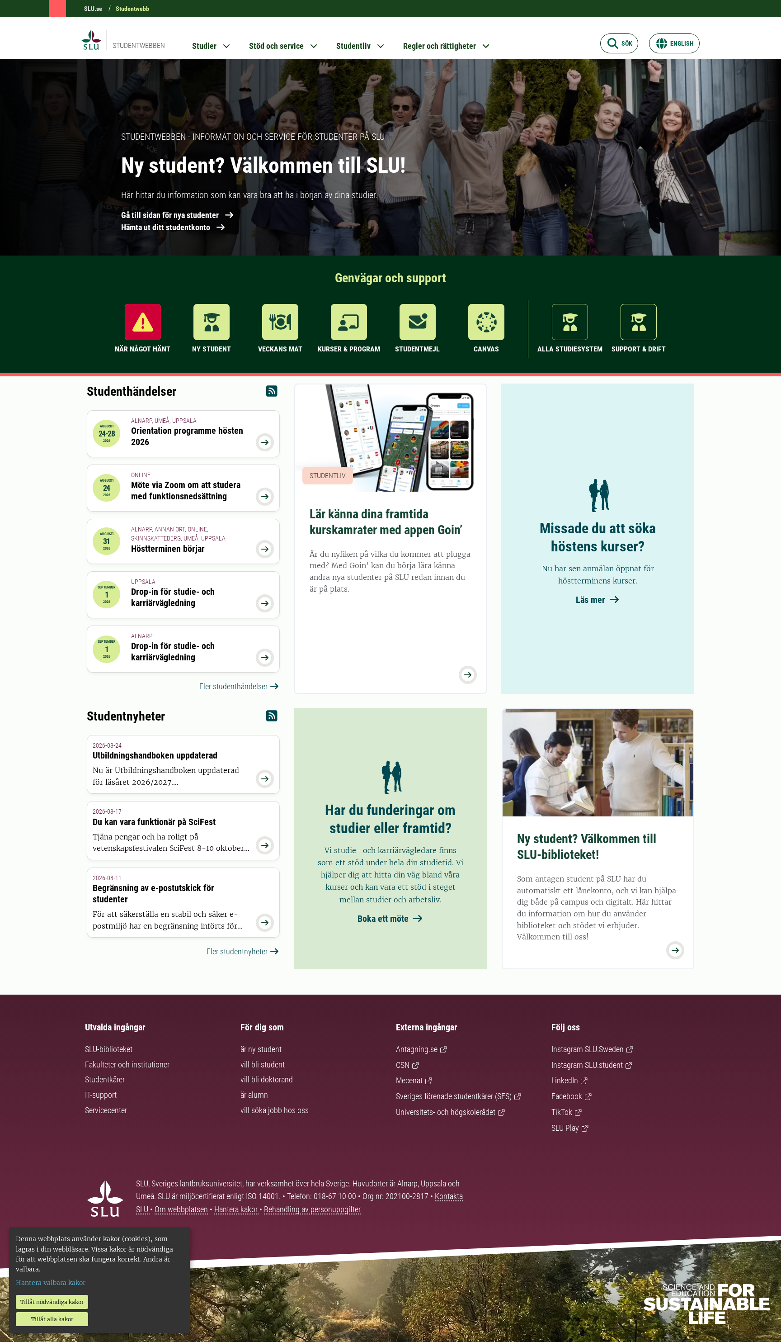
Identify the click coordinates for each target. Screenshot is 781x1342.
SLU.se (93, 8)
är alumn (254, 1095)
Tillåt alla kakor (52, 1319)
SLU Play (565, 1128)
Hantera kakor (236, 1209)
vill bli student (262, 1064)
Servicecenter (106, 1110)
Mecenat (409, 1080)
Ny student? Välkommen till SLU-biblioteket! (586, 846)
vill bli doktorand (266, 1079)
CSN (402, 1065)
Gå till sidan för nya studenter (170, 215)
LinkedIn (564, 1080)
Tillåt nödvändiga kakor (52, 1302)
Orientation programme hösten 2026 (187, 436)
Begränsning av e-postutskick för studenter (153, 893)
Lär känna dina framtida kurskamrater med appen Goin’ (386, 522)
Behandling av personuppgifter (312, 1209)
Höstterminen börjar (168, 548)
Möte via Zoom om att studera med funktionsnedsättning (185, 490)
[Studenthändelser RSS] (272, 393)
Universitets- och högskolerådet (445, 1112)
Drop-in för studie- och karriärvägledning (173, 597)
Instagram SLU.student (587, 1065)
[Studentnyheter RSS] (272, 718)
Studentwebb (132, 8)
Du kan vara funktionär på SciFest (154, 821)
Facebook (566, 1096)
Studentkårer (105, 1079)
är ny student (261, 1049)
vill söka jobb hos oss (274, 1110)
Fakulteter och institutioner (127, 1064)
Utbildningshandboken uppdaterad (155, 755)
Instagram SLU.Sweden (587, 1049)
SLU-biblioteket (108, 1049)
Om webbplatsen (181, 1209)
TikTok (561, 1112)
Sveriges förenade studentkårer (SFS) (454, 1096)
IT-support (101, 1095)
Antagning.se (417, 1049)
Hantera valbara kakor (50, 1283)
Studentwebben (139, 45)
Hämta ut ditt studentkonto (165, 227)
